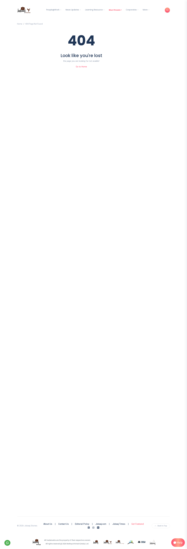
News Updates (72, 9)
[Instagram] (93, 527)
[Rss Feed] (98, 527)
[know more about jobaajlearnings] (119, 542)
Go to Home (81, 66)
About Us (47, 524)
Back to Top (162, 526)
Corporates (131, 9)
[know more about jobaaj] (95, 542)
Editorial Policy (82, 524)
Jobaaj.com (100, 524)
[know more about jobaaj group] (36, 542)
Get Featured (137, 524)
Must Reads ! (115, 10)
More (145, 9)
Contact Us (63, 524)
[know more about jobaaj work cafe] (152, 542)
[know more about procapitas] (130, 542)
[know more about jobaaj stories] (107, 542)
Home (19, 24)
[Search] (167, 10)
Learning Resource (94, 9)
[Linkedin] (89, 527)
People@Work (52, 9)
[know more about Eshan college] (141, 542)
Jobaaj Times (118, 524)
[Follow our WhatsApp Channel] (7, 543)
